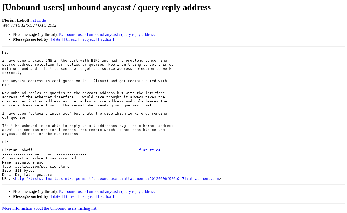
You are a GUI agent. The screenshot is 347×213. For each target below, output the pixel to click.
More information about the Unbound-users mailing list (49, 208)
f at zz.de (38, 20)
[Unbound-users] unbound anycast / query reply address (107, 34)
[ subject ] (88, 39)
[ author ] (106, 39)
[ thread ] (71, 39)
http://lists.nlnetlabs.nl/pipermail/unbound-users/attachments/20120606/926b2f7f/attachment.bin (117, 179)
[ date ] (57, 39)
